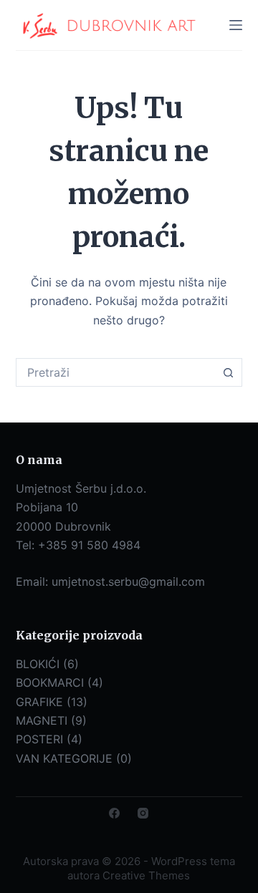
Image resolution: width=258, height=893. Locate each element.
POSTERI (39, 739)
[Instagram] (143, 813)
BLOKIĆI (37, 664)
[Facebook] (114, 813)
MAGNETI (41, 720)
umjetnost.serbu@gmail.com (128, 581)
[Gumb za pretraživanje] (228, 372)
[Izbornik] (235, 25)
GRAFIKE (39, 702)
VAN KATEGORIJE (64, 758)
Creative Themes (146, 875)
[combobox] (115, 372)
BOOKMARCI (50, 682)
